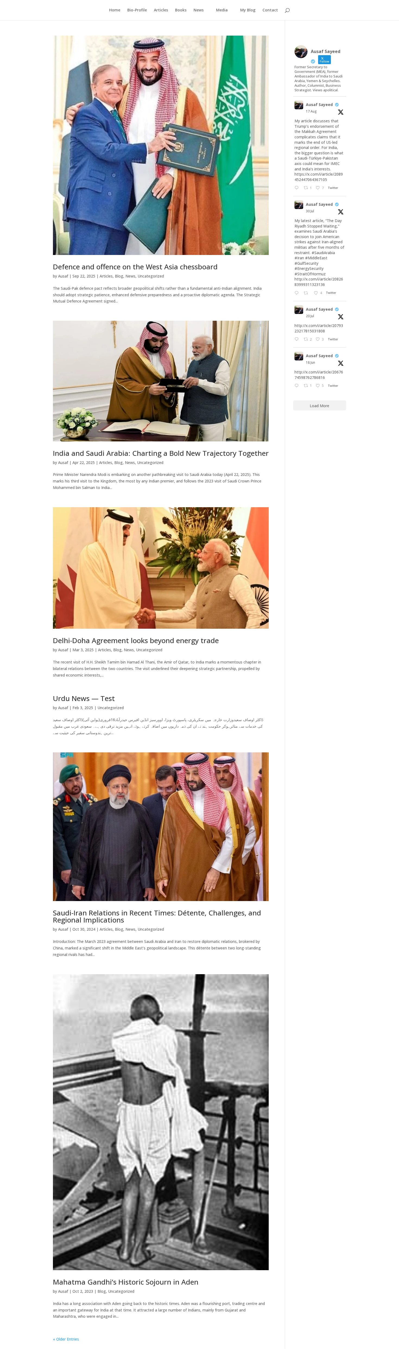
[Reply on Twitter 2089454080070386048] (297, 188)
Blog (119, 276)
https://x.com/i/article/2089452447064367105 (318, 177)
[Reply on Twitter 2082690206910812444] (297, 293)
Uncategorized (151, 276)
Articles (161, 10)
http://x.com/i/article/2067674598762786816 (318, 374)
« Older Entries (66, 1339)
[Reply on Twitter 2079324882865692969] (297, 339)
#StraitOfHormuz (310, 273)
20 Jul (310, 316)
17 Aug (311, 111)
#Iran (299, 257)
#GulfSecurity (306, 263)
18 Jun (310, 362)
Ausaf (63, 276)
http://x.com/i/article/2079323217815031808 (318, 328)
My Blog (247, 10)
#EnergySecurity (309, 268)
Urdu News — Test (84, 698)
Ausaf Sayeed (319, 104)
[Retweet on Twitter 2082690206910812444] (307, 293)
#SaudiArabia (323, 252)
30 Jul (310, 211)
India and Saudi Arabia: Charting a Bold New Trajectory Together (161, 453)
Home (114, 10)
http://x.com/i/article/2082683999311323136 (318, 281)
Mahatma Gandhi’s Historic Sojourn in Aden (125, 1282)
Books (180, 10)
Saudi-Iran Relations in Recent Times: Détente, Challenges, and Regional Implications (157, 916)
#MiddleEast (316, 257)
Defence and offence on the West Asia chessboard (135, 267)
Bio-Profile (137, 10)
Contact (270, 10)
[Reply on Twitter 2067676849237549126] (297, 386)
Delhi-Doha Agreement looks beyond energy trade (136, 640)
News (130, 276)
